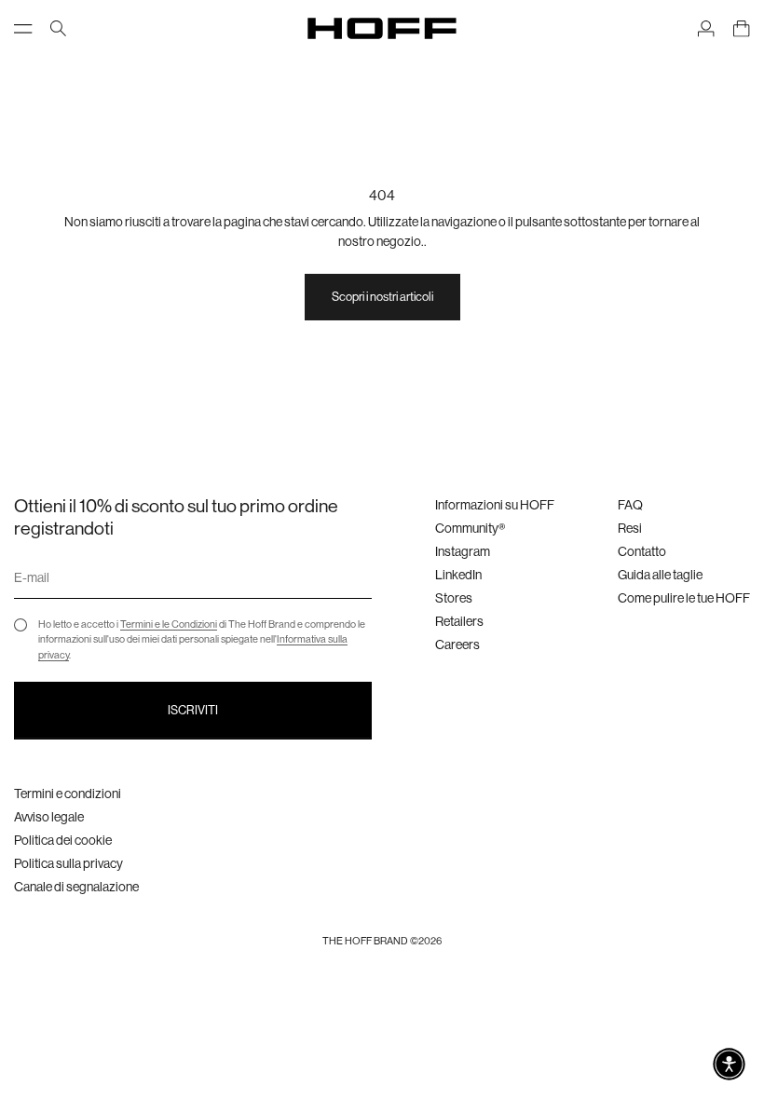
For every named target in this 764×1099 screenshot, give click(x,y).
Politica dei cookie (63, 840)
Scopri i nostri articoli (382, 297)
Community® (470, 528)
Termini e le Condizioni (168, 624)
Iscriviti (193, 710)
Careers (457, 644)
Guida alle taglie (660, 574)
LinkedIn (458, 574)
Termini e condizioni (67, 793)
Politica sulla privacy (68, 863)
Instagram (462, 551)
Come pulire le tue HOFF (684, 597)
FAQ (630, 504)
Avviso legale (49, 816)
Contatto (642, 551)
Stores (453, 597)
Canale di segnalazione (76, 886)
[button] (729, 1064)
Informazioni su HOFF (494, 504)
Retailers (459, 621)
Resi (630, 528)
